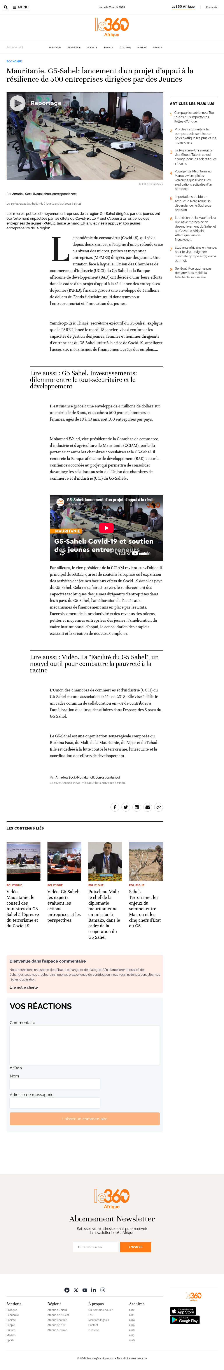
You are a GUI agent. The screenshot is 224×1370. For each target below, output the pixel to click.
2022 (132, 1310)
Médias (142, 47)
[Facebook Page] (67, 1290)
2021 (131, 1315)
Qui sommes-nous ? (100, 1310)
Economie (74, 47)
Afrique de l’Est (56, 1325)
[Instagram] (102, 1290)
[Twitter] (76, 1290)
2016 (132, 1340)
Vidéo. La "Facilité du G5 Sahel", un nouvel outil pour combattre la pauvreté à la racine (94, 663)
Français (211, 7)
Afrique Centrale (57, 1320)
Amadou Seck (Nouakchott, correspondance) (44, 194)
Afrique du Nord (57, 1310)
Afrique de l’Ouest (58, 1315)
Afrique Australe (57, 1330)
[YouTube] (85, 1290)
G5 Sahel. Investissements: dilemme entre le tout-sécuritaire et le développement (83, 379)
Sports (158, 47)
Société (92, 47)
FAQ (90, 1315)
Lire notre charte (24, 987)
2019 (132, 1325)
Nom (14, 1076)
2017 (131, 1335)
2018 (132, 1330)
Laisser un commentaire (84, 1119)
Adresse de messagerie (32, 1094)
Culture (125, 47)
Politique (55, 47)
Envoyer (135, 1247)
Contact (93, 1325)
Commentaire (22, 1022)
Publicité (93, 1330)
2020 (132, 1320)
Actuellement (15, 47)
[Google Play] (185, 1319)
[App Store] (183, 1311)
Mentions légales (98, 1320)
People (108, 47)
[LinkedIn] (93, 1290)
